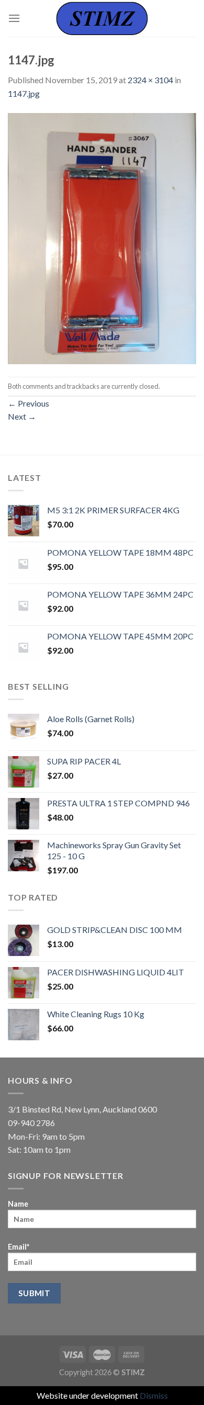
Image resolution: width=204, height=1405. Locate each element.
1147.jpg (24, 93)
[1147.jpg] (102, 237)
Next (22, 416)
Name (18, 1203)
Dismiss (154, 1395)
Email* (18, 1246)
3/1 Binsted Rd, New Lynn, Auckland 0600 (82, 1109)
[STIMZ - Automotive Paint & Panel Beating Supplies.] (102, 18)
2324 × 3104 (150, 80)
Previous (28, 403)
